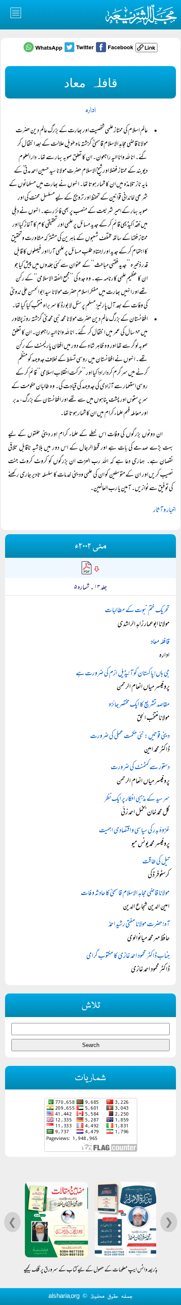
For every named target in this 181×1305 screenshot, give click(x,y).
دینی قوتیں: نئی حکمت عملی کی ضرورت (130, 736)
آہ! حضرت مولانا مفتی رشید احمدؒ (139, 925)
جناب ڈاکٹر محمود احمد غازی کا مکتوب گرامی (128, 956)
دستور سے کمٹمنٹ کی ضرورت (140, 768)
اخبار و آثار (164, 510)
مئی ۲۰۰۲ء (90, 547)
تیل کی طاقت (156, 862)
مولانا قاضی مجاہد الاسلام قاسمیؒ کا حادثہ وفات (125, 893)
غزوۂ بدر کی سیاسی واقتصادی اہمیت (134, 831)
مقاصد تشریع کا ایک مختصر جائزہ (139, 705)
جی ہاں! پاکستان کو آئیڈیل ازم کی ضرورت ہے (123, 674)
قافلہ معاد (160, 642)
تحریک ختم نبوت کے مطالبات (137, 611)
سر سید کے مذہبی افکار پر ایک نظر (137, 799)
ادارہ (90, 110)
